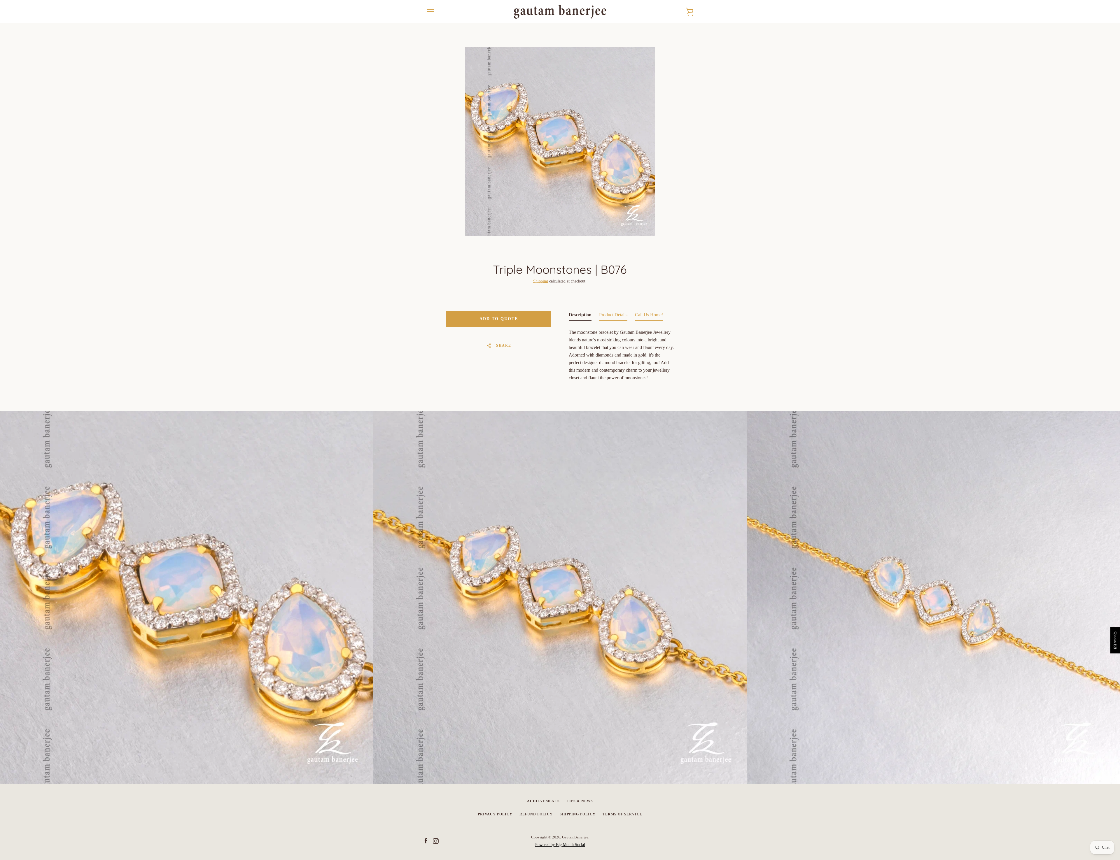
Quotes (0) (1115, 640)
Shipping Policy (578, 814)
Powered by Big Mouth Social (560, 845)
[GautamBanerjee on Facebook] (426, 840)
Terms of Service (622, 814)
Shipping (540, 281)
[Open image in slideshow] (560, 141)
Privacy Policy (495, 814)
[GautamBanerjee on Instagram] (436, 840)
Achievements (543, 801)
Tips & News (580, 801)
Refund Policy (536, 814)
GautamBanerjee (575, 837)
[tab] (580, 316)
